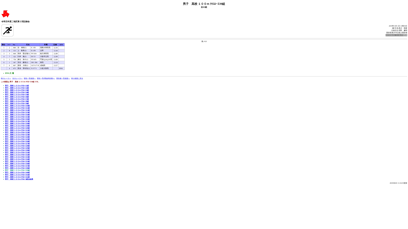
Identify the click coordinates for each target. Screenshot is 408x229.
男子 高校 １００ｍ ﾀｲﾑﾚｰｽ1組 (17, 86)
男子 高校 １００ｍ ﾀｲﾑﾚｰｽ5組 (17, 94)
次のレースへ (17, 78)
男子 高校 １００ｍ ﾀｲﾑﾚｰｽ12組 (17, 110)
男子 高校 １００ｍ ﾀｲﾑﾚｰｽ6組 (17, 97)
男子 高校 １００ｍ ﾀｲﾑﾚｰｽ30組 (17, 150)
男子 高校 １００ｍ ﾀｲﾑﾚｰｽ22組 (17, 132)
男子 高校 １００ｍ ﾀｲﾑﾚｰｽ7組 (17, 99)
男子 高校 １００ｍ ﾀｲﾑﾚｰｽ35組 (17, 161)
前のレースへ (6, 78)
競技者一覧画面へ (63, 78)
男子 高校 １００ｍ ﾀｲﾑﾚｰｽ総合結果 (19, 179)
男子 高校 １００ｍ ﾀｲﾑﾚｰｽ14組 (17, 114)
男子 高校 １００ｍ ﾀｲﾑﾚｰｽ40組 (17, 172)
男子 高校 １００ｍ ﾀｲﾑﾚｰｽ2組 (17, 88)
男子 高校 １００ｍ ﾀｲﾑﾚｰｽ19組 (17, 126)
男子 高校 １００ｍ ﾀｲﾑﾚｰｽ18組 (17, 123)
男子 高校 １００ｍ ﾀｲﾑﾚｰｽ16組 (17, 119)
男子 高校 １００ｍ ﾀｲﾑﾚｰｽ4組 (17, 92)
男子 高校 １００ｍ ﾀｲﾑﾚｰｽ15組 (17, 117)
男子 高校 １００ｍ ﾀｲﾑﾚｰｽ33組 (17, 157)
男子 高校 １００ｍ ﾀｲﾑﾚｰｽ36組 (17, 163)
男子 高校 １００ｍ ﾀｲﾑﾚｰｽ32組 (17, 155)
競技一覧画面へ (30, 78)
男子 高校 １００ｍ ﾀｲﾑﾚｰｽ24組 (17, 137)
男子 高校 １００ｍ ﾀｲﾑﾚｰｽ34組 (17, 159)
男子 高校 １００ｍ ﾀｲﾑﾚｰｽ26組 (17, 141)
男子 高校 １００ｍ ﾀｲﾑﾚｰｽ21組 (17, 130)
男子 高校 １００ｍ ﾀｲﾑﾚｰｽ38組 (17, 168)
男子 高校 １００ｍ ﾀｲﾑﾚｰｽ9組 (17, 103)
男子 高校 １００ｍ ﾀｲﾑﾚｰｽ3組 (17, 90)
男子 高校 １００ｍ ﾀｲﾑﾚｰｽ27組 (17, 143)
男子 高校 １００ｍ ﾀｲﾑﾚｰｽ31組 (17, 152)
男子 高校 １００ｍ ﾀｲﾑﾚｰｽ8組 (17, 101)
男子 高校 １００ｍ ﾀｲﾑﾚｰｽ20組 (17, 128)
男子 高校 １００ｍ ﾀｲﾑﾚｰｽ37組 (17, 166)
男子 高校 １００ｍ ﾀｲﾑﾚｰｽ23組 (17, 134)
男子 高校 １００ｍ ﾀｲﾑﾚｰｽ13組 (17, 112)
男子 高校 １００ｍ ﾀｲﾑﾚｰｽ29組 (17, 148)
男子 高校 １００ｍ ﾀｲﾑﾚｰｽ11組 (17, 108)
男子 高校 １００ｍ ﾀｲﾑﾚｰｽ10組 (17, 106)
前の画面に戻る (77, 78)
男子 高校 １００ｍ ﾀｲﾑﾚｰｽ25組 (17, 139)
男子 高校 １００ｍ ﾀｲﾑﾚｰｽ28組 (17, 146)
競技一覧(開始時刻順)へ (46, 78)
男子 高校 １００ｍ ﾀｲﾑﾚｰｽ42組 (17, 177)
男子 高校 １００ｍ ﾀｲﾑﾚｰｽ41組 (17, 175)
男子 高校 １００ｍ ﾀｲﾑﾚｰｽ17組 (17, 121)
